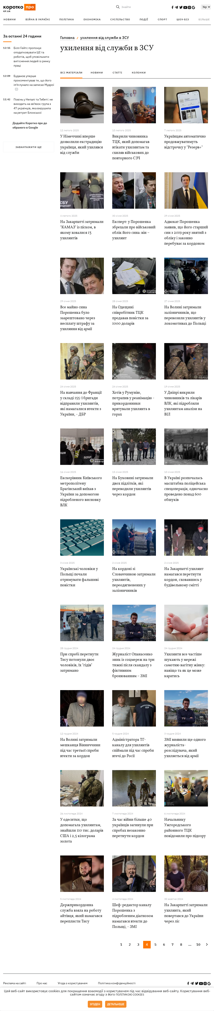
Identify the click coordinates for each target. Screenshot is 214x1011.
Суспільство (120, 19)
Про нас (42, 983)
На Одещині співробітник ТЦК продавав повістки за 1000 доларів (130, 315)
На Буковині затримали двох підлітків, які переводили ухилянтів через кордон (132, 486)
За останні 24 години (22, 36)
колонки (139, 72)
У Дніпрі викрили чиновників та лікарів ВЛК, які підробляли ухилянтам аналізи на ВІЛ (183, 403)
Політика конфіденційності (117, 983)
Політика (66, 19)
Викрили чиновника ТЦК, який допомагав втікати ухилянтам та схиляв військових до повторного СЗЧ (130, 147)
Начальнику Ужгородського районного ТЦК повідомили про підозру (185, 828)
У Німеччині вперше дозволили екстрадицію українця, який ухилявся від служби (81, 145)
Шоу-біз (183, 19)
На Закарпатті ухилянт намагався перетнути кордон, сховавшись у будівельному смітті (184, 577)
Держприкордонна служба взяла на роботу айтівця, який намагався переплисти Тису (81, 913)
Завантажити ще (28, 147)
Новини (10, 19)
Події (144, 19)
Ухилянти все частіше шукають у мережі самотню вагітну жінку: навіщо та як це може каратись (184, 665)
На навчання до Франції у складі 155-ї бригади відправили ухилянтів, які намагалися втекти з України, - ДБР (81, 403)
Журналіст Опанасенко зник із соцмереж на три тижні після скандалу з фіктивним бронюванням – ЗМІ (133, 665)
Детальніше (115, 1004)
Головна (67, 37)
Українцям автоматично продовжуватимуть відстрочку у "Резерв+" (185, 142)
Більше (204, 19)
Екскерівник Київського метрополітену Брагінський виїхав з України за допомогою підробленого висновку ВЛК (81, 492)
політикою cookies (130, 994)
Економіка (92, 19)
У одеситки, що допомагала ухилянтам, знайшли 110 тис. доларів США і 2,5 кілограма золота (81, 830)
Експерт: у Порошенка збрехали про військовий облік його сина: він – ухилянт (133, 230)
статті (117, 72)
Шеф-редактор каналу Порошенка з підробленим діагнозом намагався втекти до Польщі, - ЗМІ (132, 916)
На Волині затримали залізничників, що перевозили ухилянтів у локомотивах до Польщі (185, 315)
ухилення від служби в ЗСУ (104, 37)
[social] (172, 7)
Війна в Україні (37, 19)
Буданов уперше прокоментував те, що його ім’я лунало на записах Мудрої (34, 80)
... (189, 944)
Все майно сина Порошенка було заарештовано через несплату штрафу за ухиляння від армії (77, 318)
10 (198, 944)
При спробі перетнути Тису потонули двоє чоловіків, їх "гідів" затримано (79, 662)
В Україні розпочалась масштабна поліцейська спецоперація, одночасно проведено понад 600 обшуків (186, 489)
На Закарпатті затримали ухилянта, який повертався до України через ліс (186, 913)
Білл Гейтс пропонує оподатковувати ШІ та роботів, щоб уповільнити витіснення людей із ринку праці (32, 56)
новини (97, 72)
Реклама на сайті (14, 983)
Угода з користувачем (73, 983)
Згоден (95, 1004)
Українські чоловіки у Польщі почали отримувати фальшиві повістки (79, 577)
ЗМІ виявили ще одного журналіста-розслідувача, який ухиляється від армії (185, 748)
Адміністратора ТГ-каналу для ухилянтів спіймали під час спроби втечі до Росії (133, 748)
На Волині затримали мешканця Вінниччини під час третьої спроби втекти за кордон (80, 748)
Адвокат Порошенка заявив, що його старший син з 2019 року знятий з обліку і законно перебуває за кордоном (186, 232)
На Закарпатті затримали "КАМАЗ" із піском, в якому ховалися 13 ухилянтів (81, 230)
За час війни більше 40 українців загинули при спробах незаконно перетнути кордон (132, 828)
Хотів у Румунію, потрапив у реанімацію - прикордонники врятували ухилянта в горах (133, 403)
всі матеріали (71, 72)
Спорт (162, 19)
